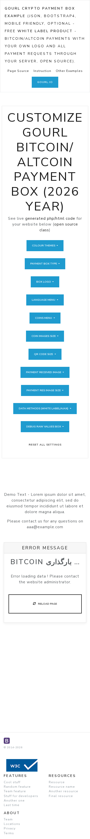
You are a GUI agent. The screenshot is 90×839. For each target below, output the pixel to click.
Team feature (15, 791)
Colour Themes (44, 245)
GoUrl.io (45, 82)
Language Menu (44, 300)
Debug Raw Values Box (44, 426)
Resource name (62, 787)
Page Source (18, 71)
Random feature (17, 787)
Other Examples (69, 71)
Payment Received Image (44, 372)
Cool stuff (12, 782)
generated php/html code (50, 218)
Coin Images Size (44, 336)
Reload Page (46, 604)
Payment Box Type (44, 264)
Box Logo (44, 282)
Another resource (63, 791)
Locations (12, 824)
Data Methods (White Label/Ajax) (44, 408)
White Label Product (45, 31)
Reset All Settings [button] (45, 445)
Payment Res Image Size (44, 390)
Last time (12, 805)
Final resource (61, 796)
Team (8, 819)
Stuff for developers (21, 796)
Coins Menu (44, 318)
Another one (14, 801)
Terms (9, 833)
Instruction (42, 71)
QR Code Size (44, 354)
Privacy (10, 828)
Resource (57, 782)
